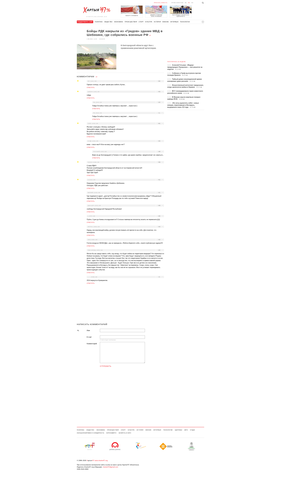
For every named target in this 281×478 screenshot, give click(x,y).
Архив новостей (177, 2)
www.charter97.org (101, 460)
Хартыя (96, 10)
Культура (148, 22)
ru (189, 2)
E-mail (89, 337)
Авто (186, 430)
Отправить (105, 366)
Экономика (118, 22)
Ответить (91, 87)
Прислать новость (160, 2)
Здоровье (178, 430)
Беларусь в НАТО (125, 433)
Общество (108, 22)
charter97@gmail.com (110, 467)
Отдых (192, 430)
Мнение (165, 22)
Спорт (141, 22)
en (192, 2)
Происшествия (131, 22)
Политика (99, 22)
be (186, 2)
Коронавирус (111, 433)
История (157, 22)
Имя (88, 330)
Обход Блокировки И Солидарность (90, 433)
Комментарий (92, 344)
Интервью (174, 22)
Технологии (185, 22)
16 (150, 35)
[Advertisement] (120, 304)
